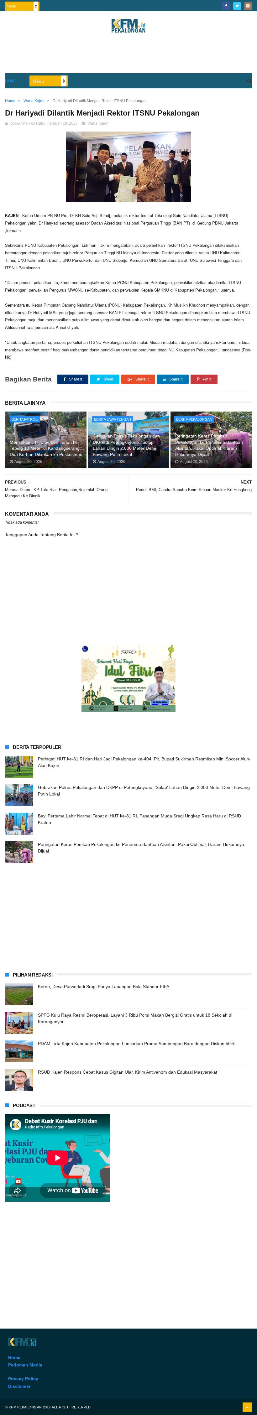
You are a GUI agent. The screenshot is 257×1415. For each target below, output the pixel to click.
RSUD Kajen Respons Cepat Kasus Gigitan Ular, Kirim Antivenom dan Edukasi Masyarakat (127, 1072)
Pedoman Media (25, 1364)
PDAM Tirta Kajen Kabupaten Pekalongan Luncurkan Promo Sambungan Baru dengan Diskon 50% (136, 1043)
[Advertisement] (128, 56)
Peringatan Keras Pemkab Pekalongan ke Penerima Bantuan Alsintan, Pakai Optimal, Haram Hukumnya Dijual (209, 445)
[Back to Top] (247, 1407)
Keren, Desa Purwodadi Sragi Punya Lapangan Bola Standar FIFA (103, 986)
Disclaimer (19, 1386)
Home (11, 81)
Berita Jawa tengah (112, 419)
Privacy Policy (23, 1378)
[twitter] (237, 6)
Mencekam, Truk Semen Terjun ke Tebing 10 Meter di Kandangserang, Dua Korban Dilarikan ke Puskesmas (46, 448)
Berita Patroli (25, 419)
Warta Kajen (97, 123)
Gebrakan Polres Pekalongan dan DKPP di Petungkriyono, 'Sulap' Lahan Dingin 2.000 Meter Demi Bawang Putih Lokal (126, 445)
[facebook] (226, 6)
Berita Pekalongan (194, 419)
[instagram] (248, 6)
